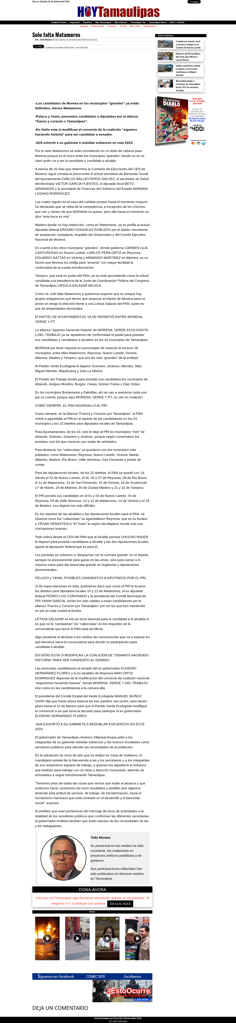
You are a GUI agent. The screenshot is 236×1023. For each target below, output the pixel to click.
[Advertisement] (92, 73)
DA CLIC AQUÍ (120, 903)
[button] (47, 938)
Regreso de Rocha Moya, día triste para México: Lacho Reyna (188, 57)
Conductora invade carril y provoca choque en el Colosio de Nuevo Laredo (188, 44)
